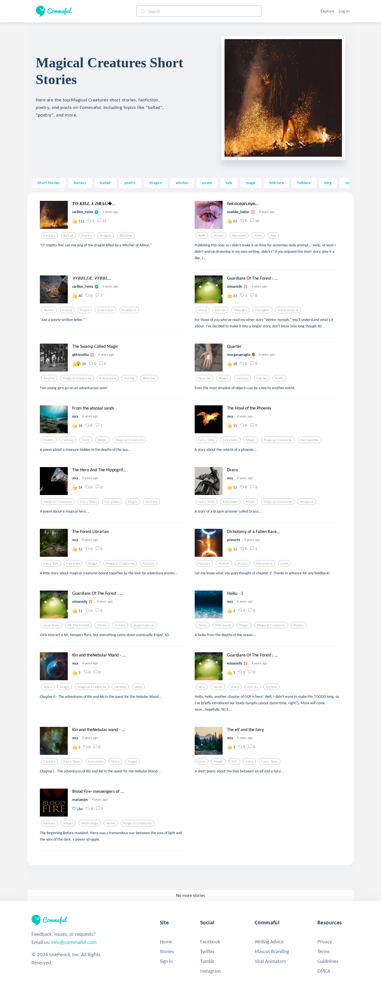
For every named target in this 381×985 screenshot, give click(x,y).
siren (258, 235)
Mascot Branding (272, 951)
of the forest (78, 625)
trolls (279, 378)
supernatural (288, 310)
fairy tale (51, 563)
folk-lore (276, 182)
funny (67, 310)
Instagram (210, 971)
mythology (89, 823)
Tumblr (207, 961)
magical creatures (77, 378)
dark (86, 440)
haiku (202, 625)
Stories (167, 951)
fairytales (230, 440)
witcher (182, 182)
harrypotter (309, 440)
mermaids (223, 625)
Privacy (324, 942)
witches (149, 378)
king (328, 182)
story (202, 310)
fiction (223, 563)
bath (202, 235)
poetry (130, 182)
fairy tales (206, 440)
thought (240, 310)
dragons (306, 502)
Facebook (210, 942)
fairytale (73, 563)
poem (207, 182)
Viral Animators (270, 961)
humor (49, 310)
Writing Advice (269, 942)
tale (229, 182)
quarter (204, 378)
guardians (52, 625)
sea (273, 235)
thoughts (262, 310)
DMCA (323, 971)
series (102, 625)
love (284, 563)
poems (49, 440)
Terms (323, 951)
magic (250, 182)
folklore (303, 182)
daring (129, 378)
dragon (155, 182)
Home (166, 942)
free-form (105, 310)
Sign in (166, 961)
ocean (219, 235)
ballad (105, 182)
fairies (262, 378)
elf (234, 761)
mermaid (239, 235)
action (242, 563)
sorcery (151, 502)
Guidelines (327, 961)
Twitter (207, 951)
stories (220, 310)
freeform (129, 310)
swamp (49, 378)
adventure (107, 378)
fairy (249, 761)
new (201, 687)
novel (110, 823)
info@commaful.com (74, 942)
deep (138, 687)
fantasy (80, 182)
